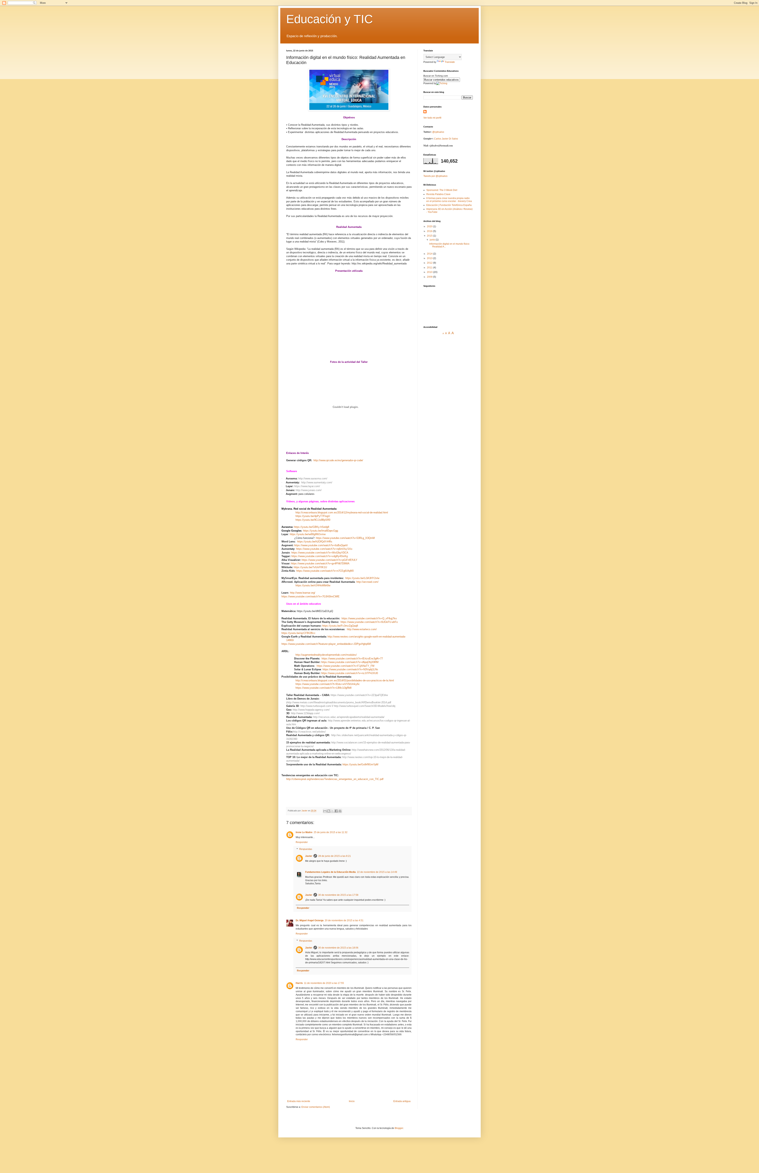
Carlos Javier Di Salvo (446, 138)
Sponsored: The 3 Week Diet (441, 190)
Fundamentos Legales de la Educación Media (330, 872)
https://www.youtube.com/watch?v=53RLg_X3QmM (345, 538)
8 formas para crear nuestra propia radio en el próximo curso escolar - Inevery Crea (449, 199)
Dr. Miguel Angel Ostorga (310, 920)
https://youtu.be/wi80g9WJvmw (308, 534)
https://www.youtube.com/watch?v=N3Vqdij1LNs (350, 669)
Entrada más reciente (298, 1101)
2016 (430, 231)
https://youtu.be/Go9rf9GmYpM (360, 764)
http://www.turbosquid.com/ (315, 705)
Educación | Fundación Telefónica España (449, 205)
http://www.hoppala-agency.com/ (311, 709)
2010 (430, 272)
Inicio (352, 1101)
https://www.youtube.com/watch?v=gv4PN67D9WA (320, 563)
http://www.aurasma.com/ (312, 478)
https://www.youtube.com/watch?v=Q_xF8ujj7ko (369, 618)
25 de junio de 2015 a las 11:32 (330, 832)
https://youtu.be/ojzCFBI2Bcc (298, 633)
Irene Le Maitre (304, 832)
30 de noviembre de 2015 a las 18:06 (338, 947)
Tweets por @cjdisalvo (435, 176)
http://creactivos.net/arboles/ (309, 731)
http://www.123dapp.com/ (305, 713)
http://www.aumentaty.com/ (316, 482)
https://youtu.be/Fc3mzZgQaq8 (340, 625)
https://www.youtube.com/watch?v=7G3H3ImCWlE (310, 596)
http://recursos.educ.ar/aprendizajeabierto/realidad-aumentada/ (348, 717)
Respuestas (305, 849)
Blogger (399, 1128)
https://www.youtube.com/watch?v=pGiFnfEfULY (329, 559)
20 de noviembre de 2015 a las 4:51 (344, 920)
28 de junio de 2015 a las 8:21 (334, 856)
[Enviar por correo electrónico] (325, 811)
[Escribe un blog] (329, 811)
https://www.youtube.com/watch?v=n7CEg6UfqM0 (325, 570)
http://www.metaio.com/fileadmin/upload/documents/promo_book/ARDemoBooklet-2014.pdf (339, 702)
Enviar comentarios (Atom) (315, 1107)
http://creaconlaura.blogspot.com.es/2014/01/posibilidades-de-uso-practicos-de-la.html (344, 680)
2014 (430, 253)
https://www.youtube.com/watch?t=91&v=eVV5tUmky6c (327, 684)
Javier (308, 856)
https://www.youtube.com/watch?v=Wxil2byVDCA (319, 552)
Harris (299, 983)
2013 (430, 258)
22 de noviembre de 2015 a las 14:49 (377, 872)
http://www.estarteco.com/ (362, 629)
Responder (302, 842)
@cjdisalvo (438, 132)
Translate (450, 62)
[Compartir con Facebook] (336, 811)
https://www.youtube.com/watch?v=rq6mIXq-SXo (324, 548)
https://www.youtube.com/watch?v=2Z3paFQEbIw (359, 695)
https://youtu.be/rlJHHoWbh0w (312, 585)
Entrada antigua (402, 1101)
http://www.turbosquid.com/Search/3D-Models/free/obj (364, 705)
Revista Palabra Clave (438, 194)
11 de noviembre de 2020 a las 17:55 (324, 983)
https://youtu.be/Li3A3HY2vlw (362, 578)
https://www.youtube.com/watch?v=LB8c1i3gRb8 (323, 687)
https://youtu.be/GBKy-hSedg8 (311, 526)
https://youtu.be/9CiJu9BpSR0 (312, 519)
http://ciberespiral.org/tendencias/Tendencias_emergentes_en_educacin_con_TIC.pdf (334, 779)
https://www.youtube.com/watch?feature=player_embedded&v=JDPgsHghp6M (326, 643)
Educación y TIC (329, 19)
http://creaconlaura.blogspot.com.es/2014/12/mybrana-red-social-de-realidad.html (341, 512)
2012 (430, 262)
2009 (430, 276)
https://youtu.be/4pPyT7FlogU (312, 516)
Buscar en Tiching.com (435, 75)
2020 (430, 226)
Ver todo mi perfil (432, 117)
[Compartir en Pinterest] (340, 811)
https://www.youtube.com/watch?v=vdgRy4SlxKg (319, 556)
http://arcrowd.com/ (367, 581)
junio (433, 239)
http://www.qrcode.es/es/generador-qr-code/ (338, 460)
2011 (430, 267)
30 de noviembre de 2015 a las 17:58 (338, 895)
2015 (430, 235)
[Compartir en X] (332, 811)
